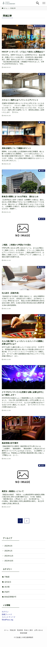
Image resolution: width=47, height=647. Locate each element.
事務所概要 (23, 633)
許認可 (7, 592)
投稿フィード (7, 614)
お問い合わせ (38, 630)
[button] (37, 3)
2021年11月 (8, 556)
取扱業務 (20, 630)
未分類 (7, 587)
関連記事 (13, 630)
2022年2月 (8, 546)
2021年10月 (8, 561)
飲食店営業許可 (10, 597)
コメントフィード (8, 617)
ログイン (5, 612)
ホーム (6, 630)
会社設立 (7, 582)
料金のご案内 (28, 630)
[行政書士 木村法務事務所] (8, 3)
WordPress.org (7, 620)
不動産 (7, 577)
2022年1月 (8, 551)
